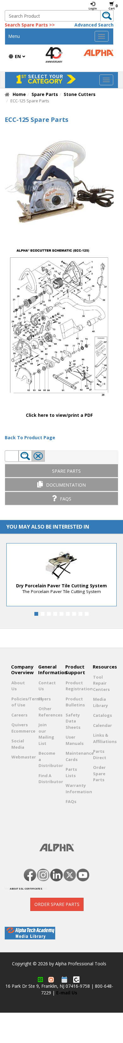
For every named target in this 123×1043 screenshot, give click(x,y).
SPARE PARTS (66, 471)
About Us (18, 686)
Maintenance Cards (73, 756)
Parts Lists (71, 772)
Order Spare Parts (99, 773)
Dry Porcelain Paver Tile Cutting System (61, 586)
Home (19, 94)
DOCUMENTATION (66, 485)
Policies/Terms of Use (19, 702)
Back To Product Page (30, 438)
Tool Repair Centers (101, 683)
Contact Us (46, 686)
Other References (46, 712)
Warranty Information (73, 788)
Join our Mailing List (46, 734)
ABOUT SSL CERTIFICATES (26, 889)
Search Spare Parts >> (30, 25)
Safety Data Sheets (73, 721)
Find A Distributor (46, 779)
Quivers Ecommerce (19, 728)
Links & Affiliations (101, 738)
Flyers (44, 699)
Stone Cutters (80, 94)
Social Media (17, 744)
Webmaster (19, 757)
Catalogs (101, 715)
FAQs (71, 801)
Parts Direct (99, 754)
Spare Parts (45, 94)
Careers (19, 715)
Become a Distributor (46, 759)
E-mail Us (66, 993)
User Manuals (73, 740)
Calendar (101, 725)
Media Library (100, 702)
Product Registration (73, 686)
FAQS (65, 499)
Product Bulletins (73, 702)
